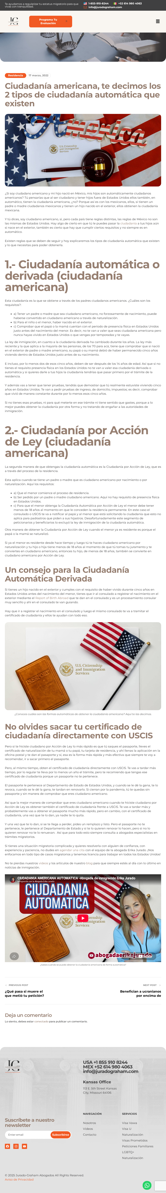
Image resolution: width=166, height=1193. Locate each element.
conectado (41, 1021)
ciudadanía (128, 223)
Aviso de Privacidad (19, 1179)
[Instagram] (15, 1146)
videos (44, 863)
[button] (158, 21)
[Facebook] (7, 1146)
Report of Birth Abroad (51, 598)
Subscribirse (60, 1134)
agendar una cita (72, 850)
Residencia (15, 75)
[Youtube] (24, 1146)
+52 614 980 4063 (113, 1067)
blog (89, 863)
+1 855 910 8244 (110, 1062)
